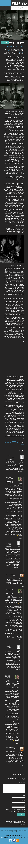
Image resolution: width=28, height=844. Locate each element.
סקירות (14, 441)
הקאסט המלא (20, 303)
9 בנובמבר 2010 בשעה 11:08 (7, 676)
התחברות (19, 835)
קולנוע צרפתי (7, 442)
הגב (23, 473)
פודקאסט (13, 835)
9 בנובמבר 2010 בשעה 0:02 (8, 646)
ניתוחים (24, 831)
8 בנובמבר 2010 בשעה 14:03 (9, 478)
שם (24, 795)
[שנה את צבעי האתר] (5, 42)
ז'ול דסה (19, 442)
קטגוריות (9, 831)
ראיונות (8, 835)
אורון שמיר (9, 46)
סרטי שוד (14, 442)
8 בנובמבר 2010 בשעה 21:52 (8, 543)
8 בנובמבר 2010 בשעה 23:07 (9, 590)
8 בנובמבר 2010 (20, 46)
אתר (24, 805)
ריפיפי (22, 444)
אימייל (23, 800)
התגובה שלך (21, 783)
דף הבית (4, 831)
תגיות (14, 831)
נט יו (2, 837)
